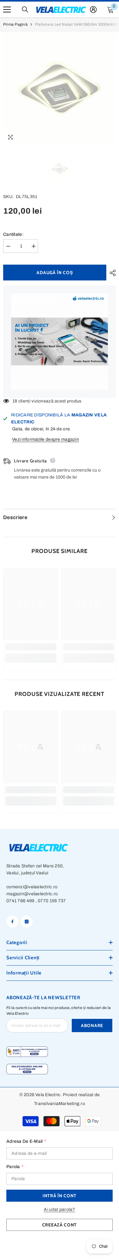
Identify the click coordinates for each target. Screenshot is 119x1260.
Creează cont (59, 1225)
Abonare (92, 1025)
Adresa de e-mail (26, 1141)
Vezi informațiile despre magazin (45, 439)
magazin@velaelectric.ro (32, 893)
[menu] (7, 9)
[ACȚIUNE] (111, 272)
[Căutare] (25, 9)
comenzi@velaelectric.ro (31, 886)
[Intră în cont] (93, 9)
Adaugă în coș (54, 272)
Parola (14, 1166)
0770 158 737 (52, 900)
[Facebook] (12, 922)
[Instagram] (27, 922)
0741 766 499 (20, 900)
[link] (30, 646)
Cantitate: (13, 234)
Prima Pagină (15, 24)
